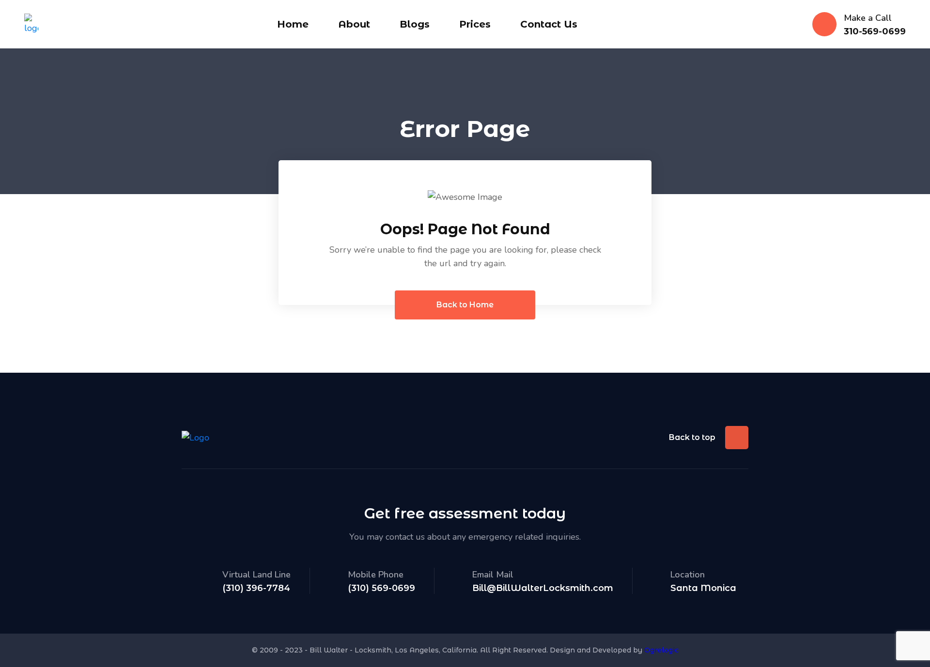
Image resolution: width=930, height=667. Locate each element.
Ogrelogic (661, 650)
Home (293, 24)
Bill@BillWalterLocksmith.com (542, 588)
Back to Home (465, 304)
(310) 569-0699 (381, 588)
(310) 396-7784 (256, 588)
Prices (475, 24)
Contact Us (548, 24)
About (354, 24)
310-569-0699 (875, 32)
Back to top (692, 437)
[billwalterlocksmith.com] (31, 23)
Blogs (415, 24)
